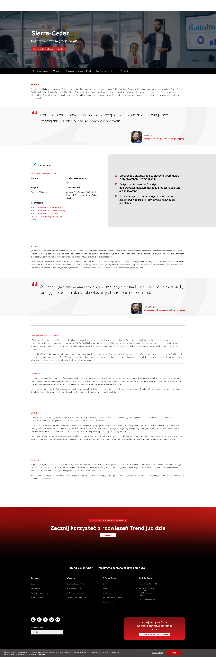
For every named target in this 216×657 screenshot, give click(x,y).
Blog (32, 584)
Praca (105, 588)
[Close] (212, 652)
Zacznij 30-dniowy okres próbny (153, 634)
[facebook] (39, 619)
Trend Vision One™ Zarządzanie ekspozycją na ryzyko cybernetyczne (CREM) (46, 216)
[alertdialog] (108, 653)
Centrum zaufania (109, 602)
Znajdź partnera (37, 597)
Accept (173, 653)
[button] (47, 632)
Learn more (41, 655)
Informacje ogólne (40, 71)
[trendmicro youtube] (57, 619)
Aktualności (35, 588)
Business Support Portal (76, 584)
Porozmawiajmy (108, 535)
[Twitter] (45, 619)
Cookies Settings (157, 653)
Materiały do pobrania (75, 593)
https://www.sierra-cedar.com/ (44, 173)
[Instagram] (51, 619)
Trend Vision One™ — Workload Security (48, 210)
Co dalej (124, 71)
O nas (105, 584)
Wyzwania (57, 71)
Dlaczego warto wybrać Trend (78, 71)
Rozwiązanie (101, 71)
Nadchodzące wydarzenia (112, 597)
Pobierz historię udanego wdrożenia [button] (48, 49)
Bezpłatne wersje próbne (76, 597)
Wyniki (113, 71)
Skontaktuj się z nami (75, 588)
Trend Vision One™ (81, 568)
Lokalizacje (107, 593)
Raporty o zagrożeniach (40, 593)
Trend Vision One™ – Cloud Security (46, 207)
